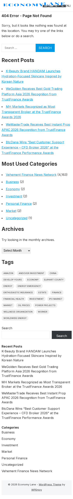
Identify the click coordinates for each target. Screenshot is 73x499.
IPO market (55, 299)
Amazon (8, 273)
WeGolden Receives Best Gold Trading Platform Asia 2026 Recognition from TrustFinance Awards (32, 94)
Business (12, 182)
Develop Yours (13, 279)
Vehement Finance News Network (31, 175)
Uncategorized (16, 218)
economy (33, 279)
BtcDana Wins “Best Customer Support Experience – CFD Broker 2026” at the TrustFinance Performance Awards (33, 147)
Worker (42, 311)
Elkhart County (53, 279)
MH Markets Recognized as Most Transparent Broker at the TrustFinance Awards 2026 (31, 112)
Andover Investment (31, 273)
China (53, 273)
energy (8, 286)
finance (57, 292)
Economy (13, 189)
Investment (14, 196)
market (8, 305)
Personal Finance (19, 204)
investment (36, 299)
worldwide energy (15, 318)
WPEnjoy (36, 489)
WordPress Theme (50, 484)
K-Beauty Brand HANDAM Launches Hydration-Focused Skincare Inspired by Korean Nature (32, 76)
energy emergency (29, 286)
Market (11, 211)
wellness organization (18, 311)
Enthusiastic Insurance (18, 292)
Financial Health (14, 299)
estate (42, 292)
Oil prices (24, 305)
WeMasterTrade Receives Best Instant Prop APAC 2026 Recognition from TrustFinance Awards (36, 130)
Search (7, 328)
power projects (45, 305)
